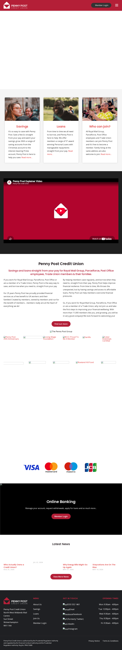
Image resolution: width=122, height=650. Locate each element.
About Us (37, 604)
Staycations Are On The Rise (104, 566)
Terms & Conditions (110, 641)
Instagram (72, 629)
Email (72, 609)
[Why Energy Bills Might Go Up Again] (76, 555)
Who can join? (99, 126)
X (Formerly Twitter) (75, 619)
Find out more (61, 324)
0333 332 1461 (73, 604)
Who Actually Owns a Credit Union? (14, 566)
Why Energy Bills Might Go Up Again (75, 566)
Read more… (26, 157)
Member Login (101, 5)
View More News (61, 576)
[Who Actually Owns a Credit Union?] (16, 555)
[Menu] (116, 5)
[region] (61, 50)
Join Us (36, 618)
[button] (4, 50)
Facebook (77, 614)
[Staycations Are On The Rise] (105, 555)
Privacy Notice (94, 641)
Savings (22, 126)
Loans (61, 126)
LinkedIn (70, 624)
